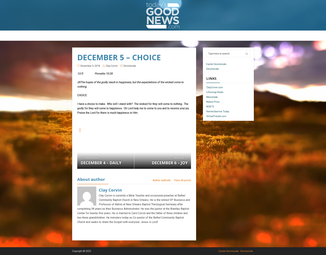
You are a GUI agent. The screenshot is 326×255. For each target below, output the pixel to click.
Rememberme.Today (217, 111)
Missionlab (212, 97)
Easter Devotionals (149, 35)
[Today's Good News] (163, 15)
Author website (162, 180)
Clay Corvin (112, 65)
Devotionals (172, 35)
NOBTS (210, 106)
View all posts (182, 180)
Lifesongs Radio (214, 92)
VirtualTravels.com (216, 116)
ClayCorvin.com (214, 87)
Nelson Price (213, 101)
